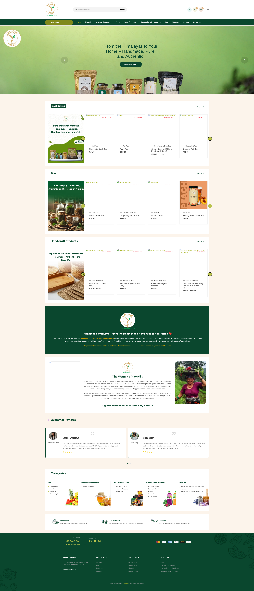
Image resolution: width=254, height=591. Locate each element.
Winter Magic (95, 216)
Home (79, 22)
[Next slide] (210, 139)
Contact (186, 22)
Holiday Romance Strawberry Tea (195, 213)
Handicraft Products (102, 22)
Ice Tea (125, 212)
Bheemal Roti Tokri (160, 146)
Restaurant (197, 22)
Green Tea (157, 212)
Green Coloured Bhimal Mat (131, 146)
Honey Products (130, 22)
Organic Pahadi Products (150, 22)
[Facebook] (90, 541)
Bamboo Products (97, 280)
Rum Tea (94, 146)
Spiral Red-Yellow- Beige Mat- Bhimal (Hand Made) (162, 286)
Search (122, 9)
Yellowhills (126, 583)
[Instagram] (99, 541)
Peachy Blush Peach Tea (131, 216)
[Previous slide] (83, 139)
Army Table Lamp (191, 146)
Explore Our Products (130, 64)
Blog (166, 22)
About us (175, 22)
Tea (117, 22)
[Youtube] (95, 541)
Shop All (88, 22)
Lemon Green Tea (159, 216)
